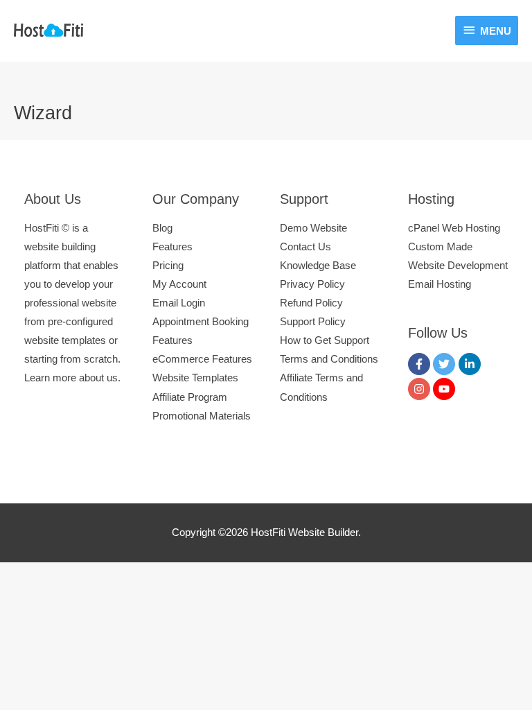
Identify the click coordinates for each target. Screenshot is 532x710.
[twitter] (446, 364)
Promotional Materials (201, 416)
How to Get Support (324, 340)
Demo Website (313, 228)
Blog (162, 228)
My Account (179, 284)
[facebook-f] (421, 364)
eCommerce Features (202, 359)
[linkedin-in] (471, 364)
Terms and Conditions (329, 359)
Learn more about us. (72, 377)
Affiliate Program (189, 397)
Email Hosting (439, 284)
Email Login (178, 303)
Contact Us (305, 246)
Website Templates (195, 377)
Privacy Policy (312, 284)
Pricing (168, 265)
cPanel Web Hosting (454, 228)
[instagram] (421, 389)
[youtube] (446, 389)
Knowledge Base (318, 265)
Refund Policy (311, 303)
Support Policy (313, 321)
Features (172, 246)
